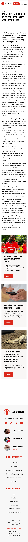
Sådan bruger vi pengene (14, 512)
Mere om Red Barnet (14, 457)
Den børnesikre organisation (14, 470)
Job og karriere (14, 501)
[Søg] (22, 4)
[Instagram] (11, 423)
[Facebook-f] (16, 423)
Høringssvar (14, 481)
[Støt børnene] (7, 431)
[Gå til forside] (6, 4)
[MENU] (25, 4)
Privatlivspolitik (14, 463)
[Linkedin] (6, 423)
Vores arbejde (17, 446)
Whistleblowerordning (14, 477)
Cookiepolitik (14, 466)
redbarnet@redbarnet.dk (14, 528)
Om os (14, 494)
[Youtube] (21, 423)
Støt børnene (17, 430)
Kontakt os (14, 498)
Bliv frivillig (17, 438)
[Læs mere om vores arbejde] (7, 448)
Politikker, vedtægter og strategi (14, 474)
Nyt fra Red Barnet (14, 508)
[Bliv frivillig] (7, 440)
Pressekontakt (14, 505)
